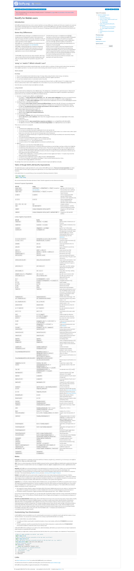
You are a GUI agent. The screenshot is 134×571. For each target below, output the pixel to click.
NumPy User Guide (41, 9)
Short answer (105, 21)
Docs (23, 9)
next (111, 9)
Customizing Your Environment (107, 31)
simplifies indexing (35, 473)
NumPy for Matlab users (103, 15)
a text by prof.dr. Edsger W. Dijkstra (52, 473)
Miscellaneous (99, 37)
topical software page (55, 562)
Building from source (101, 41)
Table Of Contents (101, 13)
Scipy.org (18, 9)
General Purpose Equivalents (109, 26)
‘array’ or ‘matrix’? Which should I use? (108, 19)
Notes (101, 29)
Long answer (105, 22)
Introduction (102, 16)
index (107, 9)
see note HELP (35, 190)
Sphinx (59, 569)
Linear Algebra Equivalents (108, 28)
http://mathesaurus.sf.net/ (23, 560)
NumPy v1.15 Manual (30, 9)
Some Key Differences (105, 18)
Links (101, 32)
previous (116, 9)
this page (52, 12)
